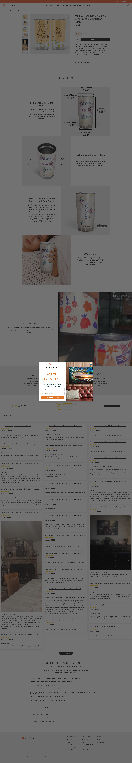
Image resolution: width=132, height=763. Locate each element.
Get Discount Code (52, 397)
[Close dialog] (91, 363)
